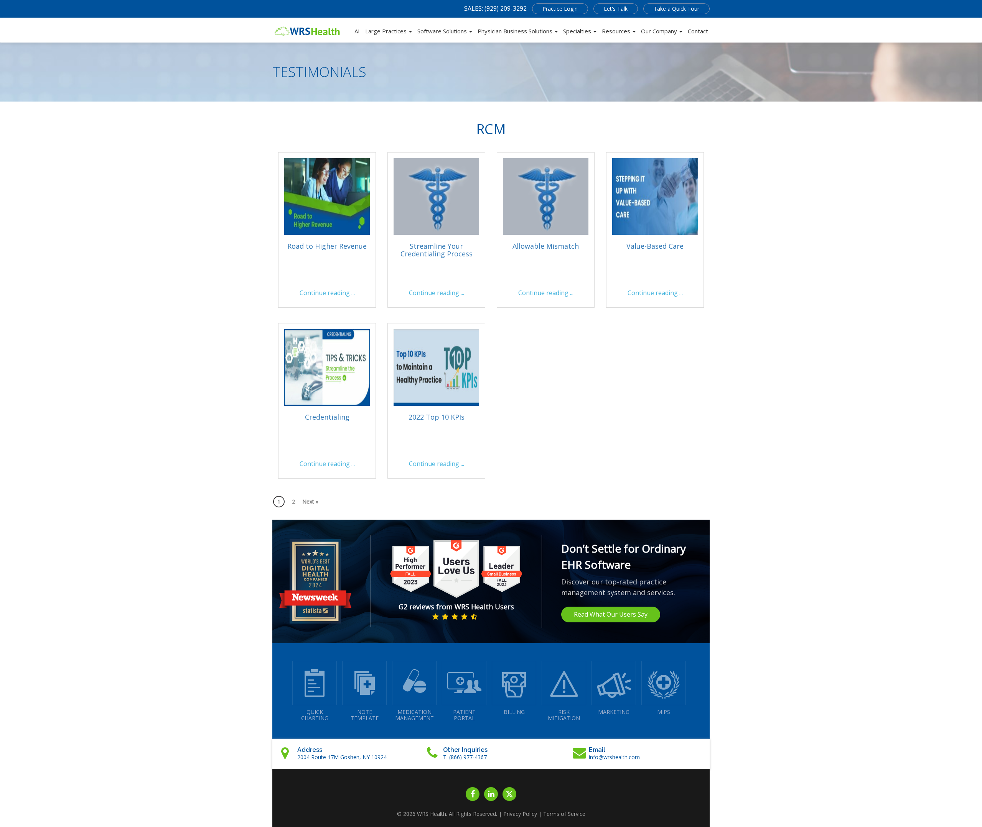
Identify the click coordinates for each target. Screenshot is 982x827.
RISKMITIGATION (564, 715)
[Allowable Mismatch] (545, 196)
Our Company (660, 31)
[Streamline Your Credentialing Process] (436, 196)
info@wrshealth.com (614, 757)
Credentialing (327, 417)
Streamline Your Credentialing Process (436, 249)
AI (357, 31)
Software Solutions (442, 31)
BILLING (514, 711)
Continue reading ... (327, 293)
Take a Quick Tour (676, 8)
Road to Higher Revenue (327, 246)
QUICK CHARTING (314, 715)
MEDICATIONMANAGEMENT (414, 715)
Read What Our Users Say (611, 614)
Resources (617, 31)
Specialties (578, 31)
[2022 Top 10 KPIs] (436, 367)
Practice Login (560, 8)
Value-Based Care (655, 246)
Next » (310, 501)
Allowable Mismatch (545, 246)
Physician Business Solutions (516, 31)
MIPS (663, 711)
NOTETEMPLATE (365, 715)
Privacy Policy (520, 813)
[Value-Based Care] (655, 196)
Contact (698, 31)
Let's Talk (616, 8)
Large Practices (386, 31)
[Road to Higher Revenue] (327, 196)
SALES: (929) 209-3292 (495, 8)
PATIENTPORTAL (464, 715)
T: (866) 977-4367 (465, 757)
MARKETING (613, 711)
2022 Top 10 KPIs (437, 417)
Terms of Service (564, 813)
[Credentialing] (327, 367)
